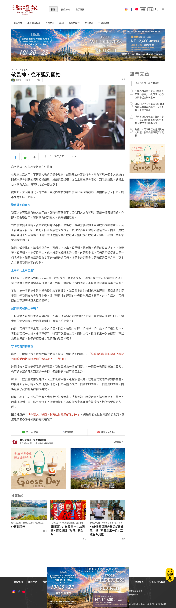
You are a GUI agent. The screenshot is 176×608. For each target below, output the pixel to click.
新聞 (53, 9)
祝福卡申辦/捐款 (157, 581)
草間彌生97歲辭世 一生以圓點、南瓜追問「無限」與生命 (67, 530)
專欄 (61, 22)
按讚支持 (68, 432)
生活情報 (89, 22)
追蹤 (38, 80)
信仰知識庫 (103, 22)
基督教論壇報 (34, 22)
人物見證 (50, 22)
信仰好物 (65, 9)
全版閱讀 (80, 9)
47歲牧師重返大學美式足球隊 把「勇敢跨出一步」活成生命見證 (106, 530)
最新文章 (18, 22)
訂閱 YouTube (108, 432)
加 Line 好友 (31, 432)
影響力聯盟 (74, 22)
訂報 (143, 9)
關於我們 (18, 581)
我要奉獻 (117, 441)
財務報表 (139, 581)
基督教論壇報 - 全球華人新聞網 (25, 9)
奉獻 (150, 9)
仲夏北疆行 (18, 527)
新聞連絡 (32, 581)
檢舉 (123, 79)
